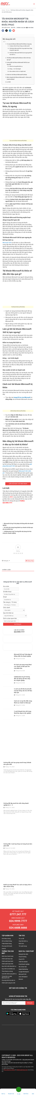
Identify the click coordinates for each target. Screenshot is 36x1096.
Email (5, 597)
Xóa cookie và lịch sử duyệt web (18, 71)
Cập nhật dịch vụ (23, 941)
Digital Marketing (23, 969)
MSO (11, 497)
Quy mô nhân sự (8, 613)
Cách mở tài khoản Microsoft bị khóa (17, 74)
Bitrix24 (21, 979)
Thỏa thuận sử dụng (7, 971)
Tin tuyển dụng (23, 946)
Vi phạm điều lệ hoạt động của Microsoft (20, 46)
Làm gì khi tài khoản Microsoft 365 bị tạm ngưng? (18, 63)
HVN (22, 1055)
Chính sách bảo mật (7, 958)
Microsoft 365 (7, 242)
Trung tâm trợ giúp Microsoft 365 (7, 977)
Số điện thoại (7, 591)
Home (3, 10)
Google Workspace (24, 971)
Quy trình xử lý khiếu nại (8, 968)
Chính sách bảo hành (7, 961)
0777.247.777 (18, 914)
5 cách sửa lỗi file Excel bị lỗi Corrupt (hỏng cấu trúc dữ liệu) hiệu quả (23, 690)
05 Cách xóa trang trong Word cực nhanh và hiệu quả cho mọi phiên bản (22, 666)
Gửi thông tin (17, 624)
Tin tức (8, 10)
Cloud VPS (21, 959)
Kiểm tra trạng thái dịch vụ (16, 66)
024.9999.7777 (18, 920)
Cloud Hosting (22, 956)
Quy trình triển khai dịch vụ (9, 966)
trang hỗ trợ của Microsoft (22, 397)
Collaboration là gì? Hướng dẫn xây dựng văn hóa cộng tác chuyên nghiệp (22, 678)
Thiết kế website (23, 961)
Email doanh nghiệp (24, 964)
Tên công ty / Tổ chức (10, 602)
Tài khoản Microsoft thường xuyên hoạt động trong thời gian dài (21, 49)
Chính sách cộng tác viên (8, 983)
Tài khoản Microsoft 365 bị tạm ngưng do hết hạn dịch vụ (21, 53)
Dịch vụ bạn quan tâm (10, 618)
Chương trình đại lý (7, 946)
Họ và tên (6, 586)
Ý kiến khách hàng (7, 943)
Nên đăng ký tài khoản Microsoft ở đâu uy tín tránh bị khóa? (19, 78)
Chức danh (6, 607)
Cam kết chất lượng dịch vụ (9, 973)
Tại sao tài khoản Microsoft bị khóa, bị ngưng (19, 44)
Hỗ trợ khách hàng (7, 941)
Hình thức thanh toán (7, 956)
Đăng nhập (30, 560)
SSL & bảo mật (23, 966)
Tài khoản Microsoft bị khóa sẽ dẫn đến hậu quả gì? (19, 59)
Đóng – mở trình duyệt (15, 68)
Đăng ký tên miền (23, 954)
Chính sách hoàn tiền (7, 963)
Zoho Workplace (23, 976)
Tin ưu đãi (21, 938)
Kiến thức (21, 943)
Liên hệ (4, 948)
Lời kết (9, 82)
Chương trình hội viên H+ (8, 980)
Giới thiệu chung (6, 938)
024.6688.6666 (18, 927)
